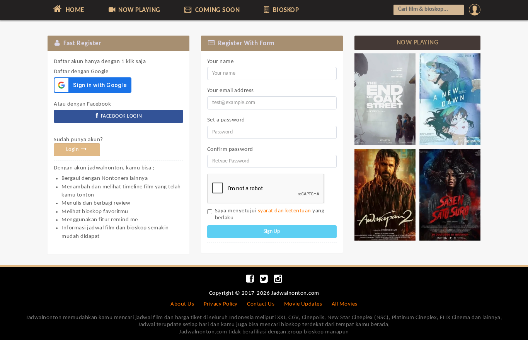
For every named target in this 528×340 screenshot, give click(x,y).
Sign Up (272, 231)
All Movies (345, 304)
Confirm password (230, 149)
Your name (220, 62)
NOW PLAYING (138, 10)
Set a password (226, 120)
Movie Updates (303, 304)
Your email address (230, 91)
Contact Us (260, 304)
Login (73, 149)
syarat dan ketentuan (284, 211)
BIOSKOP (285, 10)
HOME (74, 10)
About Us (182, 304)
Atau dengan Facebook (82, 104)
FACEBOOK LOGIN (120, 116)
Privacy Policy (221, 304)
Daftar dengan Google (100, 67)
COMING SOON (216, 10)
